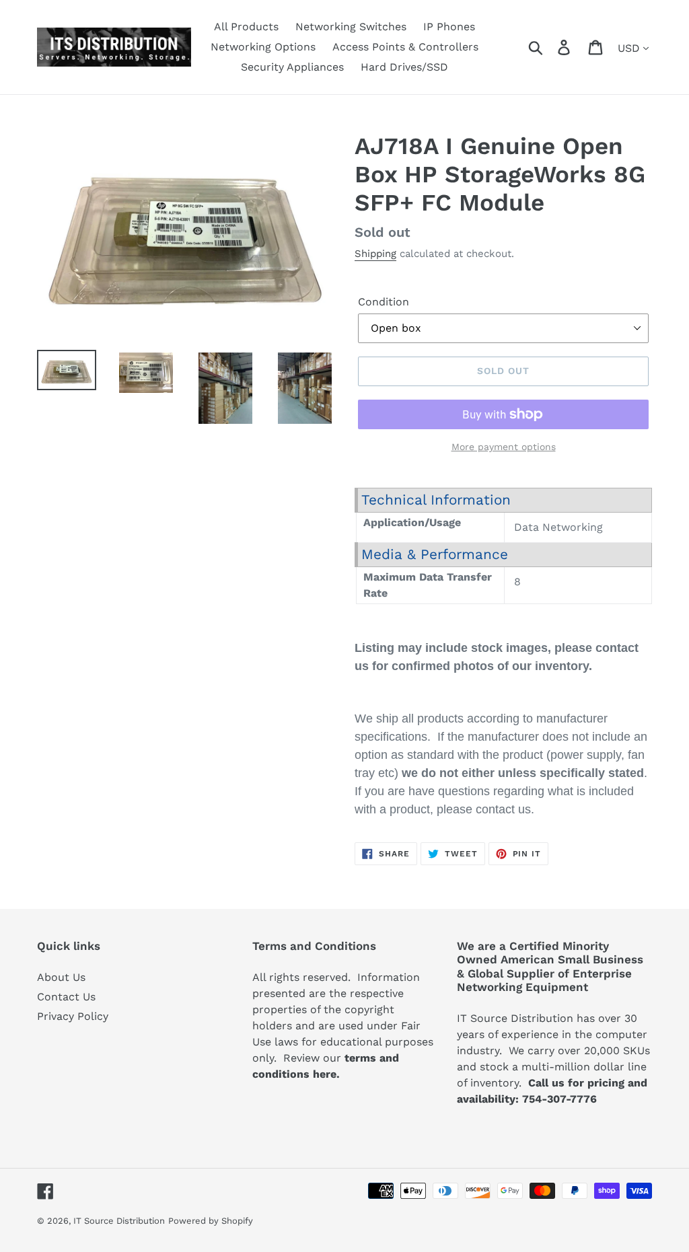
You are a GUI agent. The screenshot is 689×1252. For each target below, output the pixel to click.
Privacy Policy (72, 1016)
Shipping (375, 254)
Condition (383, 301)
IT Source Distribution (119, 1221)
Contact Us (66, 996)
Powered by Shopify (210, 1221)
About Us (61, 977)
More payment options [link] (503, 446)
